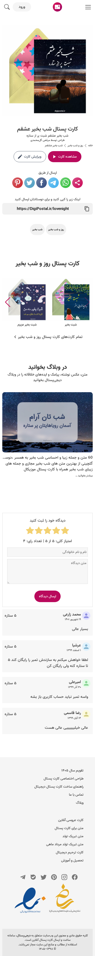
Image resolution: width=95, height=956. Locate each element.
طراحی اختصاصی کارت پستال (63, 778)
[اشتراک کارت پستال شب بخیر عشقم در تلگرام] (53, 182)
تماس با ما (76, 795)
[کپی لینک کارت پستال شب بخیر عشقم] (87, 209)
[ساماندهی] (65, 900)
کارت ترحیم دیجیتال (69, 852)
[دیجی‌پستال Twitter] (43, 877)
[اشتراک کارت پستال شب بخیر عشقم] (77, 182)
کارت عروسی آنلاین (70, 820)
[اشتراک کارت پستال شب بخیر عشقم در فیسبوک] (41, 182)
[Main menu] (88, 7)
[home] (57, 7)
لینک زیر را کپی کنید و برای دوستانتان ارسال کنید (47, 199)
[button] (8, 302)
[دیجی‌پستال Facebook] (74, 877)
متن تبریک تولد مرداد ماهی (64, 844)
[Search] (7, 7)
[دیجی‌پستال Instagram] (64, 877)
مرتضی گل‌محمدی (40, 140)
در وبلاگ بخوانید (47, 367)
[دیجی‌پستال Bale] (33, 877)
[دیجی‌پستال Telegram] (22, 877)
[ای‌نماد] (30, 900)
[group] (71, 302)
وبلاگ (79, 803)
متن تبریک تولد (72, 836)
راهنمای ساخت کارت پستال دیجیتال (58, 786)
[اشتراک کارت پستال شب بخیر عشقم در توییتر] (29, 182)
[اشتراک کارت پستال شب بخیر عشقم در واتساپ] (65, 182)
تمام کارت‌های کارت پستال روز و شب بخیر (50, 337)
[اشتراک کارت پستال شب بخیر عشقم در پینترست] (17, 182)
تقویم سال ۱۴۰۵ (72, 770)
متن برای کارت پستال (69, 828)
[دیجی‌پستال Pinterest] (53, 877)
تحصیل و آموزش (72, 860)
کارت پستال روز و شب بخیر (48, 264)
